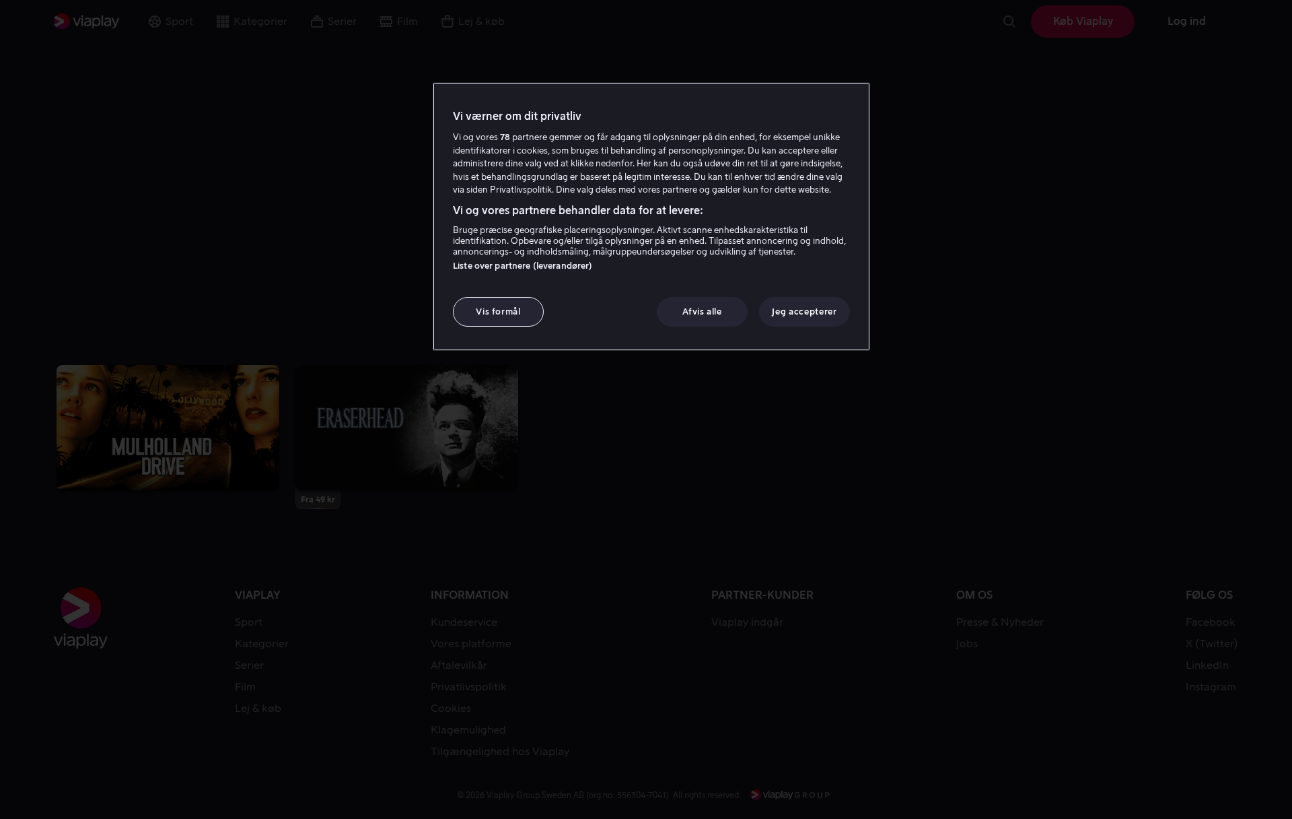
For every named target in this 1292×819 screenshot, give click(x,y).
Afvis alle (702, 311)
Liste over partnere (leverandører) (522, 265)
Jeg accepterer (804, 311)
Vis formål (498, 311)
